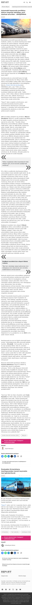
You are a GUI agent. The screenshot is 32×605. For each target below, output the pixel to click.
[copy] (21, 456)
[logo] (5, 2)
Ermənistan (5, 532)
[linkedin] (15, 456)
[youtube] (20, 589)
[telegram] (8, 456)
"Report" (3, 505)
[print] (18, 456)
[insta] (6, 589)
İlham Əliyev (5, 6)
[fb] (2, 456)
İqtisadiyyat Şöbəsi (10, 545)
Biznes (3, 17)
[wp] (5, 456)
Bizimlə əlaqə (22, 576)
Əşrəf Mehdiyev (9, 448)
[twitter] (12, 456)
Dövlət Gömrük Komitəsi (13, 85)
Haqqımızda (4, 576)
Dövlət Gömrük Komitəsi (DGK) (10, 435)
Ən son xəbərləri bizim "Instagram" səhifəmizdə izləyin (13, 441)
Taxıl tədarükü (15, 532)
